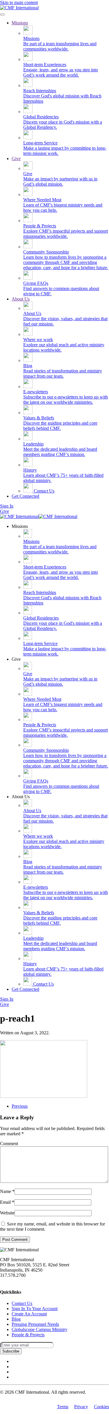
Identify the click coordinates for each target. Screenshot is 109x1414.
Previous (20, 1106)
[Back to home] (19, 7)
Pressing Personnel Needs (35, 1324)
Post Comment (15, 1239)
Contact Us (43, 490)
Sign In (6, 506)
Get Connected (25, 496)
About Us (21, 298)
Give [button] (16, 659)
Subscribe (10, 1351)
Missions (20, 22)
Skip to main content (19, 2)
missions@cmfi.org (17, 1280)
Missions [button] (20, 526)
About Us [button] (21, 796)
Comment (9, 1143)
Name (7, 1191)
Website (7, 1212)
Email (7, 1202)
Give (16, 158)
